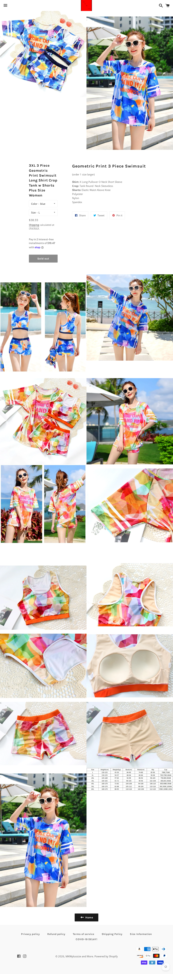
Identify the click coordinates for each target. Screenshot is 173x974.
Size (33, 212)
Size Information (141, 934)
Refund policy (56, 934)
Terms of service (83, 934)
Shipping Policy (112, 934)
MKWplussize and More (79, 956)
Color (34, 203)
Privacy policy (30, 934)
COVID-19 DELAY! (86, 939)
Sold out (43, 258)
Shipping (34, 224)
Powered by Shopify (106, 956)
